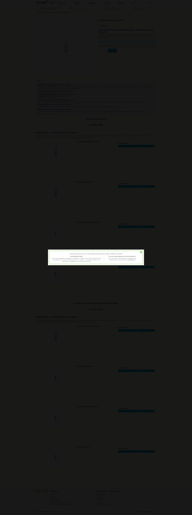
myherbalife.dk (131, 259)
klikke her (73, 261)
